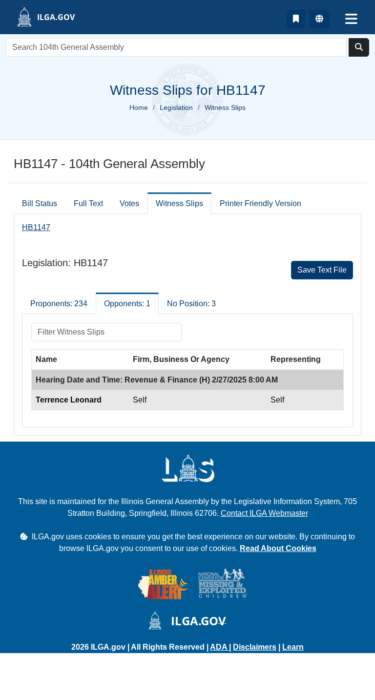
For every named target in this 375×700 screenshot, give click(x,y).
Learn (293, 647)
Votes (129, 203)
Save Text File (322, 270)
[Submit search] (359, 47)
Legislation (176, 107)
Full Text (88, 203)
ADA (219, 647)
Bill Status (39, 203)
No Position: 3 (191, 303)
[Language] (319, 19)
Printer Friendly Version (260, 203)
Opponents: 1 (127, 303)
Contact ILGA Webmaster (264, 513)
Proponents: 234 (58, 303)
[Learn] (296, 19)
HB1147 (36, 227)
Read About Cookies (278, 548)
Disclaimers (254, 647)
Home (138, 107)
